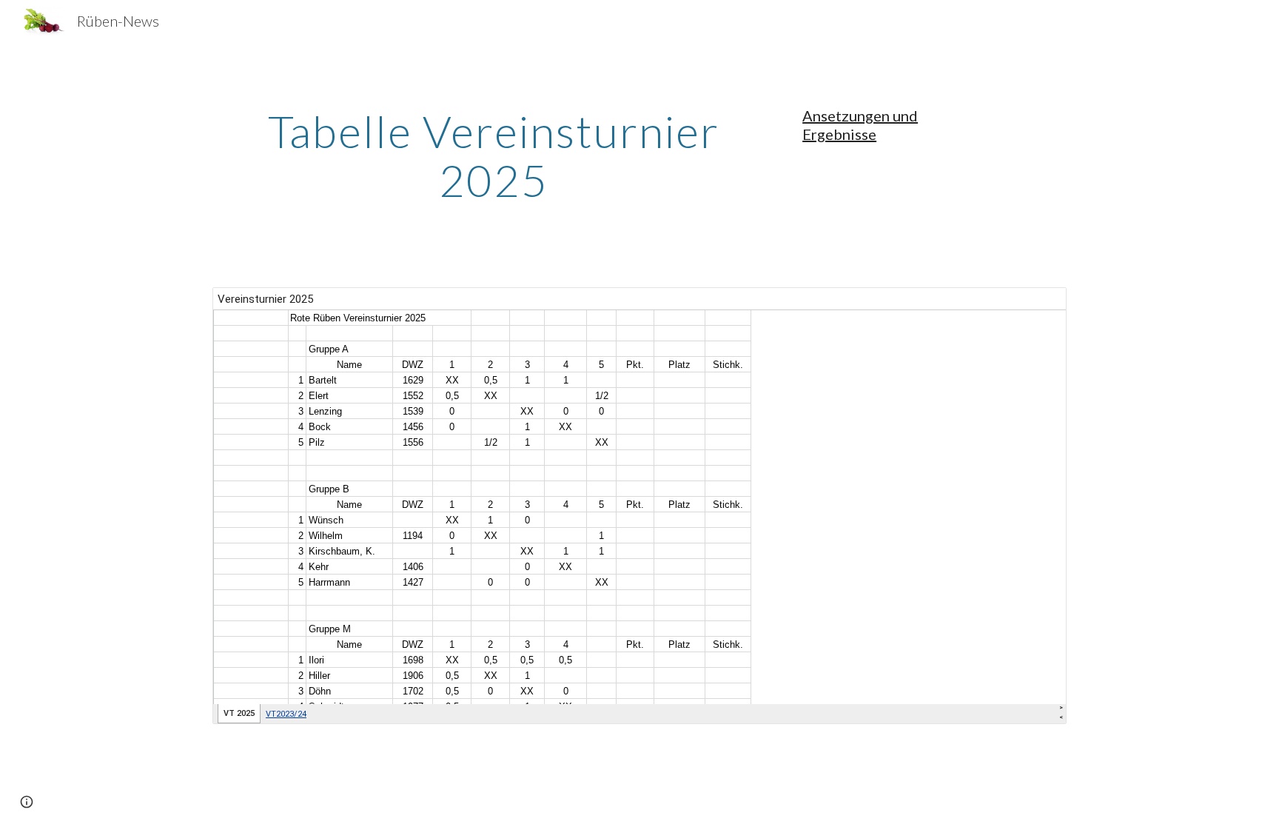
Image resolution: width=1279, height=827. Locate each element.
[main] (493, 155)
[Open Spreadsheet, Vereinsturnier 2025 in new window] (1038, 306)
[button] (26, 801)
